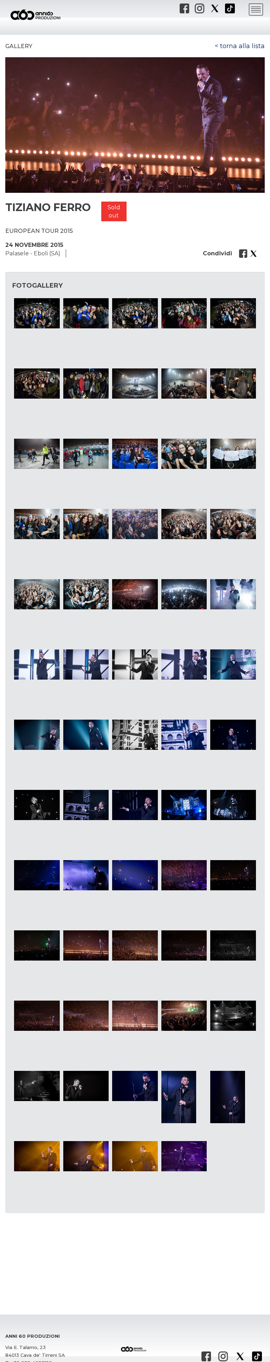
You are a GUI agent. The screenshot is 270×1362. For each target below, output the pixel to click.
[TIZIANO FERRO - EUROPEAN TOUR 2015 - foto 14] (184, 454)
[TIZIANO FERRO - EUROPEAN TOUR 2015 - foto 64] (184, 1156)
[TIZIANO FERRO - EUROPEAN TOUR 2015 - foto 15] (233, 454)
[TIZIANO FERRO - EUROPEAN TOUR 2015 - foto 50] (233, 945)
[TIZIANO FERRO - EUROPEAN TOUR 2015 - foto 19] (184, 524)
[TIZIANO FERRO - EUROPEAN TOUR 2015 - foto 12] (86, 454)
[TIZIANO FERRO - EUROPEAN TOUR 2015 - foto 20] (233, 524)
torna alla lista (242, 46)
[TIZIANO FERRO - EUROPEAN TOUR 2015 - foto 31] (36, 735)
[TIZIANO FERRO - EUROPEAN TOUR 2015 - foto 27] (86, 664)
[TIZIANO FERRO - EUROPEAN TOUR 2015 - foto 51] (36, 1016)
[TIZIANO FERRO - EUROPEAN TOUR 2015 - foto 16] (36, 524)
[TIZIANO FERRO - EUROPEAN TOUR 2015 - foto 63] (135, 1156)
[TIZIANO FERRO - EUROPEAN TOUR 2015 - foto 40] (233, 805)
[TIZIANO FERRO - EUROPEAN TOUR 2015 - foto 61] (36, 1156)
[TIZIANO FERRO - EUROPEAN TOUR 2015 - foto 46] (36, 945)
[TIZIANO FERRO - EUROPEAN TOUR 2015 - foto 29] (184, 664)
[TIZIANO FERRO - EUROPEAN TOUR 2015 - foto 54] (184, 1016)
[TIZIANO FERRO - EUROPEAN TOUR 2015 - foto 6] (36, 383)
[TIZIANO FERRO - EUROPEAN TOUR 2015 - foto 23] (135, 594)
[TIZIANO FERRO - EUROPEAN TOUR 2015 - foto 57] (86, 1086)
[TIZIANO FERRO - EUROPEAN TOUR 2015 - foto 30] (233, 664)
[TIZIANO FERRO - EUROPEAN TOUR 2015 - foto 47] (86, 945)
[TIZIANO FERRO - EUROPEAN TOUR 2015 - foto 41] (36, 875)
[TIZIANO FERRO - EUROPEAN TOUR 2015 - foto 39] (184, 805)
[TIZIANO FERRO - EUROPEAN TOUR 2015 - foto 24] (184, 594)
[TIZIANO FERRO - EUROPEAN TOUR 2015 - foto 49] (184, 945)
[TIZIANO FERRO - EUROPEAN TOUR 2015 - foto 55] (233, 1016)
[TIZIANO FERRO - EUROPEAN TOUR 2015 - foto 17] (86, 524)
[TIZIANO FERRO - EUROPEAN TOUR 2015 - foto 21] (36, 594)
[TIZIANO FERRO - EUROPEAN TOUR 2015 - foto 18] (135, 524)
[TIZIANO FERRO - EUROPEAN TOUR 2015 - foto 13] (135, 454)
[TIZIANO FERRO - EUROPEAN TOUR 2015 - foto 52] (86, 1016)
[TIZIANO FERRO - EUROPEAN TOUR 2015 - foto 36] (36, 805)
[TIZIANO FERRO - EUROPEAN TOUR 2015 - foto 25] (233, 594)
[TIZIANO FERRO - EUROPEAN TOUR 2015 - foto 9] (184, 383)
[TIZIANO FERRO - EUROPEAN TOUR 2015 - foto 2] (86, 313)
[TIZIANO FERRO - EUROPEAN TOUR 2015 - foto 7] (86, 383)
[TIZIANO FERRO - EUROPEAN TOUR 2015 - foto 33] (135, 735)
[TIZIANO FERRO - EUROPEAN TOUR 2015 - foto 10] (233, 383)
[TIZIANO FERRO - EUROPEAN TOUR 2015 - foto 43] (135, 875)
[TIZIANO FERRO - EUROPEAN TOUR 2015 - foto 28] (135, 664)
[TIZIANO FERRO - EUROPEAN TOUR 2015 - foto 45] (233, 875)
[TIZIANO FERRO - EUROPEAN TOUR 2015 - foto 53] (135, 1016)
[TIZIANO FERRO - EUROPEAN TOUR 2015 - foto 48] (135, 945)
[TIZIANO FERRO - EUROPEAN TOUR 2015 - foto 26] (36, 664)
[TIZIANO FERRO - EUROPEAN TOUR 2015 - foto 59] (184, 1097)
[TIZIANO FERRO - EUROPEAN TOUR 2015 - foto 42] (86, 875)
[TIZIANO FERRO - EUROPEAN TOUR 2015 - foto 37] (86, 805)
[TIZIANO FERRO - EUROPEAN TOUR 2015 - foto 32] (86, 735)
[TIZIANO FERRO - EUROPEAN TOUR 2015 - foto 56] (36, 1086)
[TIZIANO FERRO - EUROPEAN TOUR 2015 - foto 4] (184, 313)
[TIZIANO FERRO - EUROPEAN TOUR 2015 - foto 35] (233, 735)
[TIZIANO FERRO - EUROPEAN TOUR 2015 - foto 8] (135, 383)
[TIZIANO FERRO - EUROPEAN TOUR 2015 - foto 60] (233, 1097)
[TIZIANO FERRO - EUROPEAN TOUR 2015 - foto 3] (135, 313)
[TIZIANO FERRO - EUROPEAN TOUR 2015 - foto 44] (184, 875)
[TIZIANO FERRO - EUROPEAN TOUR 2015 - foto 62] (86, 1156)
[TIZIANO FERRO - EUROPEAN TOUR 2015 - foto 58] (135, 1086)
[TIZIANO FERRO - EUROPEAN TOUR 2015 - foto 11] (36, 454)
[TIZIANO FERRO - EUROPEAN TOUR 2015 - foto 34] (184, 735)
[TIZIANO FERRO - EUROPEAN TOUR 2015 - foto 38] (135, 805)
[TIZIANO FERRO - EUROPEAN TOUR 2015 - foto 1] (36, 313)
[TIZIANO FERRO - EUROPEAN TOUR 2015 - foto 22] (86, 594)
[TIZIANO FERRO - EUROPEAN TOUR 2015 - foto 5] (233, 313)
